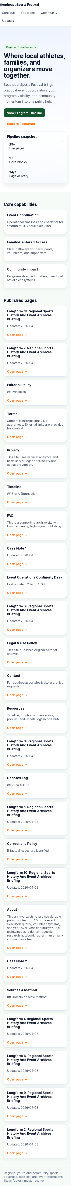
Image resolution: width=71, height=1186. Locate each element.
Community (49, 13)
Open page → (17, 335)
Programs (28, 13)
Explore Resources (21, 124)
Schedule (9, 13)
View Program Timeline (24, 113)
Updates (8, 21)
